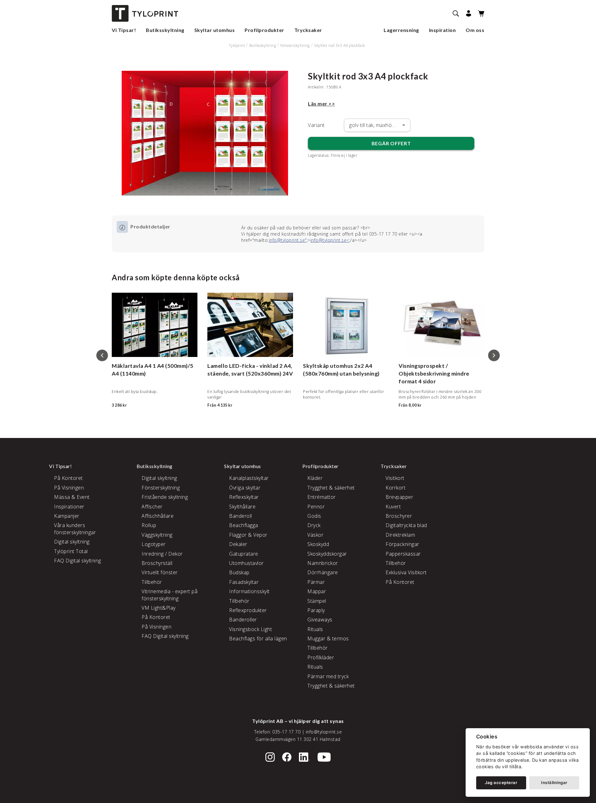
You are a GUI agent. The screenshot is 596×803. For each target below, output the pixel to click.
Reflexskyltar (244, 497)
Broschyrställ (157, 563)
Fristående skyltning (165, 497)
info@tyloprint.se (324, 732)
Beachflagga (243, 525)
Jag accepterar (501, 782)
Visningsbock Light (250, 629)
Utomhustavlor (246, 563)
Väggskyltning (157, 534)
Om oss (475, 30)
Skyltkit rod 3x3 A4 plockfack (339, 45)
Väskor (315, 534)
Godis (314, 515)
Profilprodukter (264, 30)
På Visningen (69, 487)
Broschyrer (399, 515)
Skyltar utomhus (214, 30)
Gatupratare (243, 553)
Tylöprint (237, 45)
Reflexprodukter (248, 610)
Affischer (152, 506)
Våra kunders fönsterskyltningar (75, 528)
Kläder (315, 478)
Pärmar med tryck (328, 676)
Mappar (316, 591)
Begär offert (391, 143)
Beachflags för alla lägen (258, 638)
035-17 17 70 (286, 732)
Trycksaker (308, 30)
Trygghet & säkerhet (331, 487)
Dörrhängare (322, 572)
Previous (102, 355)
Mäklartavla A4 (131, 366)
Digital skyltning (72, 541)
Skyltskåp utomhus (328, 366)
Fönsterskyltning (295, 45)
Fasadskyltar (244, 582)
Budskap (239, 572)
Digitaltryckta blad (406, 525)
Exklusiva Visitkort (406, 572)
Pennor (316, 506)
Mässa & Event (72, 497)
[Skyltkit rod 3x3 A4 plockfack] (205, 133)
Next (494, 355)
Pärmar (316, 582)
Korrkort (395, 487)
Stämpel (316, 601)
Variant (316, 125)
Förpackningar (402, 544)
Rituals (315, 629)
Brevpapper (399, 497)
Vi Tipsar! (124, 30)
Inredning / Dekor (162, 553)
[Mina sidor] (467, 13)
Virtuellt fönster (160, 572)
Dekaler (238, 544)
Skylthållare (242, 506)
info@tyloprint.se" (288, 240)
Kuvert (393, 506)
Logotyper (154, 544)
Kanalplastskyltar (249, 478)
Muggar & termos (328, 638)
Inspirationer (69, 506)
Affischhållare (158, 515)
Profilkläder (320, 657)
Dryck (314, 525)
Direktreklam (400, 534)
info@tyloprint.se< (329, 240)
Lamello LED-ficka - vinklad (242, 366)
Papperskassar (403, 553)
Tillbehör (152, 582)
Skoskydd (318, 544)
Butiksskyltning (165, 30)
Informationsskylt (249, 591)
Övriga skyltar (244, 487)
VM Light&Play (159, 607)
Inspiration (442, 30)
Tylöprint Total (71, 551)
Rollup (149, 525)
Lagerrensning (401, 30)
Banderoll (240, 515)
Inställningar (554, 782)
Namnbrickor (322, 563)
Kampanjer (66, 515)
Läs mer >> (321, 103)
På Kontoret (68, 478)
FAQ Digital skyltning (77, 560)
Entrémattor (321, 497)
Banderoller (243, 619)
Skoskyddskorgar (327, 553)
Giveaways (319, 619)
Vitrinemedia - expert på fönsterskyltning (169, 595)
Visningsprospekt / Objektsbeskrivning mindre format (434, 373)
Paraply (316, 610)
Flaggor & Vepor (248, 534)
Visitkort (395, 478)
